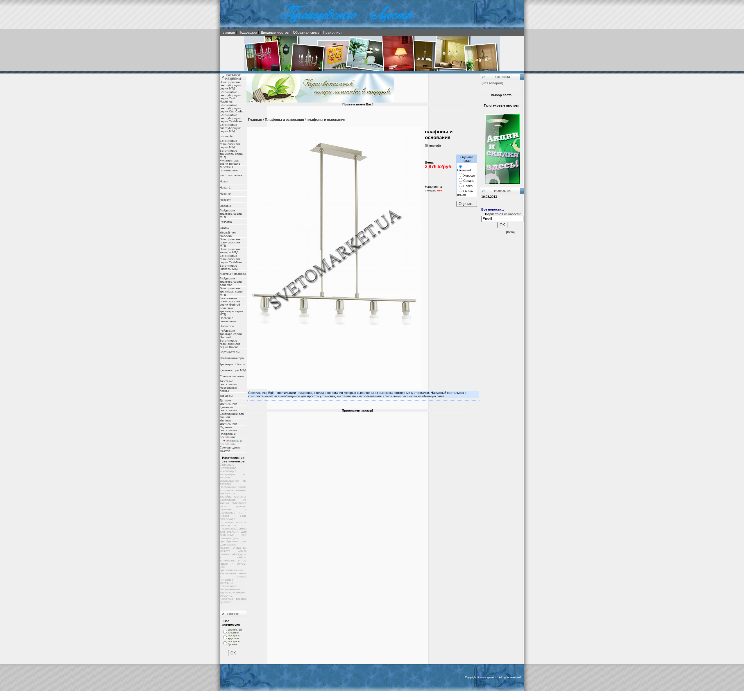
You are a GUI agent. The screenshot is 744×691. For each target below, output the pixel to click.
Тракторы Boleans (232, 364)
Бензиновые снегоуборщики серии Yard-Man (231, 118)
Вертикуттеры (229, 351)
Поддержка (248, 32)
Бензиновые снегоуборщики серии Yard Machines (230, 96)
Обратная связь (306, 32)
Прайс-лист (332, 32)
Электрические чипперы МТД (230, 250)
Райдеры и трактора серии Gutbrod (231, 334)
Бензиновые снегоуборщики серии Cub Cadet (232, 108)
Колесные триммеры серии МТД (232, 311)
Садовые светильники (228, 429)
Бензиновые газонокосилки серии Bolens (230, 344)
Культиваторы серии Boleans (230, 162)
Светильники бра (232, 358)
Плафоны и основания (228, 435)
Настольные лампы (228, 389)
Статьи (225, 227)
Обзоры (225, 205)
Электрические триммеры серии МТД (232, 291)
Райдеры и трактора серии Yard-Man (231, 281)
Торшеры (226, 395)
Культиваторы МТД (233, 370)
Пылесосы (227, 326)
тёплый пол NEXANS (228, 234)
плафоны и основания (326, 120)
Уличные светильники (228, 422)
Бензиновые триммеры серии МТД (232, 154)
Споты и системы (232, 376)
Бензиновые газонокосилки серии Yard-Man (231, 259)
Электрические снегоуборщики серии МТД (230, 85)
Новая (224, 181)
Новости (225, 199)
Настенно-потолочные (228, 319)
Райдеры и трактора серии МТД (231, 213)
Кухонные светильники (228, 408)
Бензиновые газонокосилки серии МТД (230, 144)
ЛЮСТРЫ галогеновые (229, 169)
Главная (228, 32)
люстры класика (231, 175)
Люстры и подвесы (233, 273)
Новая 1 (225, 187)
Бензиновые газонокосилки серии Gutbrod (230, 301)
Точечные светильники (228, 382)
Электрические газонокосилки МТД (230, 242)
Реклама (226, 221)
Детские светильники (228, 402)
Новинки (225, 193)
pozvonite (226, 136)
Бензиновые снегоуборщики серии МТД (230, 128)
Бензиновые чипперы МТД (229, 267)
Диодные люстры (275, 32)
